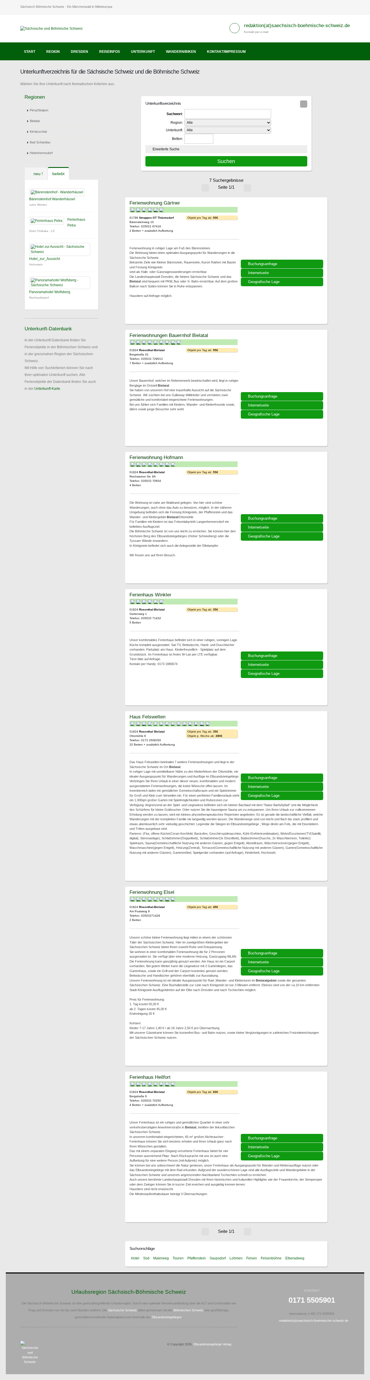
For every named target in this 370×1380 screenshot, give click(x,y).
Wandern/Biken (181, 52)
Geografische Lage (264, 282)
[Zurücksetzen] (303, 104)
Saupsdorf (218, 1258)
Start (29, 52)
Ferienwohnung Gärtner (155, 203)
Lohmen (236, 1258)
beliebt (58, 173)
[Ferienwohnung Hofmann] (283, 485)
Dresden (79, 52)
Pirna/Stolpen (39, 110)
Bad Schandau (40, 142)
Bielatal (35, 121)
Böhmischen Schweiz (188, 1310)
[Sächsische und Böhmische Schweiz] (53, 28)
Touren (178, 1258)
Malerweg (161, 1258)
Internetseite (258, 273)
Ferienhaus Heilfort (150, 1077)
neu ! (37, 173)
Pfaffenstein (196, 1258)
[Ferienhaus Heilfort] (283, 1105)
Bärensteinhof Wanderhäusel (52, 199)
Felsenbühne (271, 1258)
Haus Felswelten (147, 717)
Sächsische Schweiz (122, 1310)
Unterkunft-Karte (47, 389)
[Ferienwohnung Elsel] (283, 920)
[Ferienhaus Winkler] (283, 622)
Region (53, 52)
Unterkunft (143, 52)
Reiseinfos (109, 52)
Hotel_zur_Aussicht (44, 259)
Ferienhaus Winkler (150, 595)
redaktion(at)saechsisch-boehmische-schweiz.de (297, 25)
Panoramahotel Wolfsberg (49, 292)
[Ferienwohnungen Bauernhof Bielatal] (283, 363)
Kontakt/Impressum (226, 52)
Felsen (251, 1258)
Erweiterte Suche (166, 149)
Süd (146, 1258)
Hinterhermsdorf (41, 153)
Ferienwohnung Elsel (152, 892)
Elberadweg (294, 1258)
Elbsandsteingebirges (167, 1317)
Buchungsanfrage (262, 264)
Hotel (135, 1258)
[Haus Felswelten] (283, 744)
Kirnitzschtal (38, 131)
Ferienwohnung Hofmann (156, 457)
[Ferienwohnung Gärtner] (283, 230)
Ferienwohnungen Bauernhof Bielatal (169, 335)
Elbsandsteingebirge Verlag (212, 1344)
